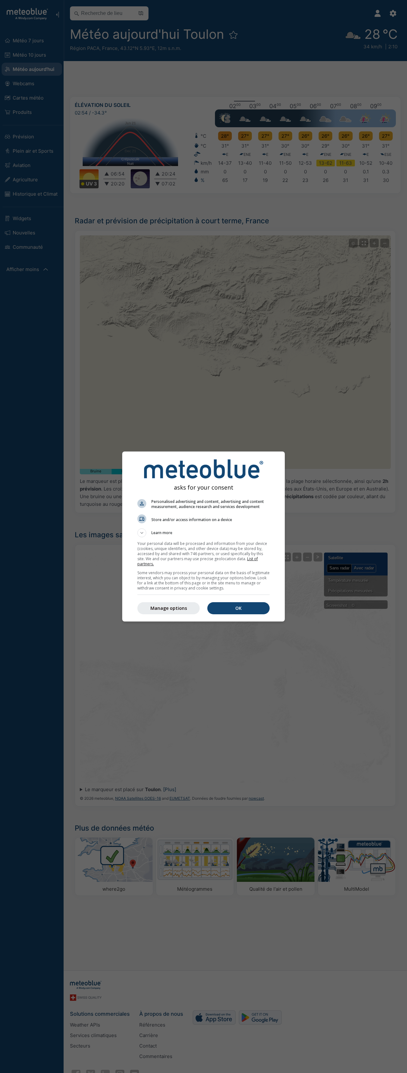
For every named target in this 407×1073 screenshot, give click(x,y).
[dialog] (203, 536)
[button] (203, 532)
